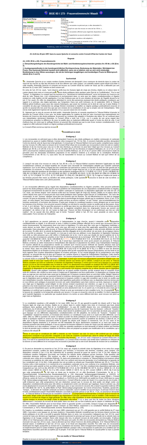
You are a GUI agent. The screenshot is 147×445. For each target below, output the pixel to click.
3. (65, 32)
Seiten (34, 21)
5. (65, 38)
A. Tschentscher (90, 47)
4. (65, 35)
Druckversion (45, 21)
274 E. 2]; (67, 239)
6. (65, 41)
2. (65, 28)
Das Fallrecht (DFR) (75, 442)
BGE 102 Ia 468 (28, 29)
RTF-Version (27, 21)
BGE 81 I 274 (27, 35)
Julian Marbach (79, 47)
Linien (38, 21)
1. (65, 25)
